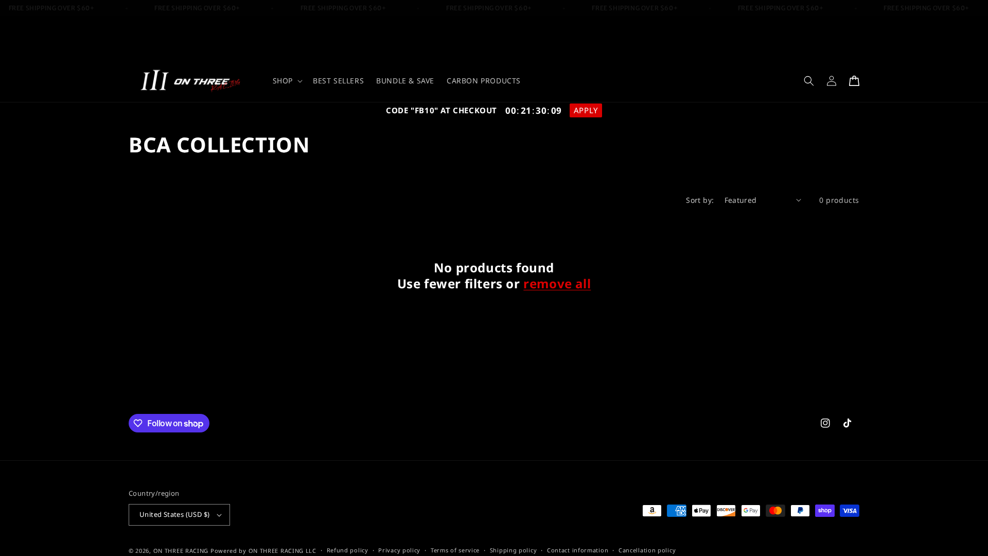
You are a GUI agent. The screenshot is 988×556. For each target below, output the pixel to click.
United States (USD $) (174, 514)
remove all (557, 283)
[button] (287, 81)
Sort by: (700, 200)
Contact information (577, 550)
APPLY (586, 110)
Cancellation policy (647, 550)
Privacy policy (399, 550)
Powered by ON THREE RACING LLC (263, 550)
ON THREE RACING (181, 550)
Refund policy (347, 550)
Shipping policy (513, 550)
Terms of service (455, 550)
